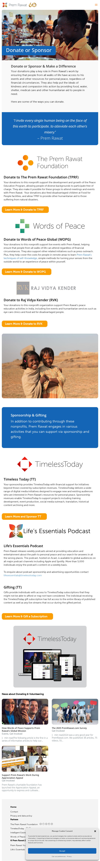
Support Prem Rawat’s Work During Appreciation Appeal (20, 776)
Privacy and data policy (21, 815)
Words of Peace (18, 836)
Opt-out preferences (59, 856)
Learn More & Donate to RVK (23, 323)
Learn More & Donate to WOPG (25, 271)
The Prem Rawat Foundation (24, 824)
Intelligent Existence (19, 832)
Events (5, 733)
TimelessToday (17, 828)
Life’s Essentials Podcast (21, 849)
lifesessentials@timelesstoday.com (23, 575)
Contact (14, 811)
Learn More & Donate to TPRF (24, 209)
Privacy (69, 856)
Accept (62, 851)
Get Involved (16, 733)
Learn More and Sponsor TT (23, 516)
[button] (95, 831)
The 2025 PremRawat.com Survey (69, 728)
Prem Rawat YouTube (20, 845)
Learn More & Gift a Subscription (26, 616)
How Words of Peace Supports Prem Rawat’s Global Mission (21, 729)
